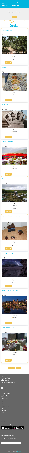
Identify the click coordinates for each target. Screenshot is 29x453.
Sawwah (19, 451)
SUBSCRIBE (25, 443)
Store (3, 412)
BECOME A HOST (15, 5)
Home (3, 401)
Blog (3, 408)
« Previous (12, 368)
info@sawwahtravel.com (9, 387)
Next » (18, 368)
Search (14, 17)
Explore (3, 403)
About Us (4, 410)
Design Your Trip (5, 406)
